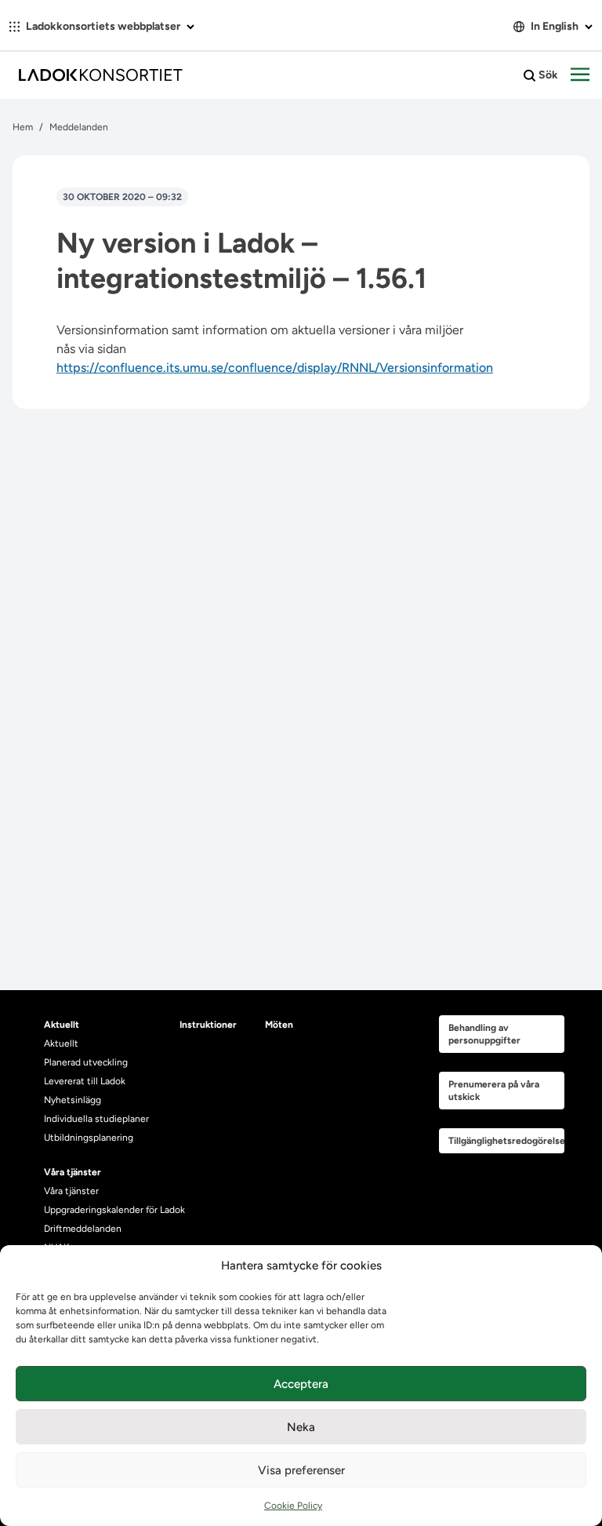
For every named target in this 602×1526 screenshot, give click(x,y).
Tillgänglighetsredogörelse (506, 1140)
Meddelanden (78, 127)
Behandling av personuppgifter (484, 1034)
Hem (23, 127)
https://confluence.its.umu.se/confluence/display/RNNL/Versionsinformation (274, 367)
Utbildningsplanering (88, 1137)
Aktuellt (61, 1043)
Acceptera (301, 1384)
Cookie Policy (293, 1505)
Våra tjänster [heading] (72, 1172)
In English (554, 26)
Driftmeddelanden (82, 1228)
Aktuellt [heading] (61, 1024)
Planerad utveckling (86, 1062)
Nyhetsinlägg (72, 1099)
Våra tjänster (71, 1190)
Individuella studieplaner (97, 1118)
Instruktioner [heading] (208, 1024)
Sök (547, 75)
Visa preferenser (301, 1470)
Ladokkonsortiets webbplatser (103, 26)
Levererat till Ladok (84, 1081)
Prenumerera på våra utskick (493, 1090)
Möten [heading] (279, 1024)
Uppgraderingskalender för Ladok (114, 1209)
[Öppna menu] (580, 75)
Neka (301, 1427)
